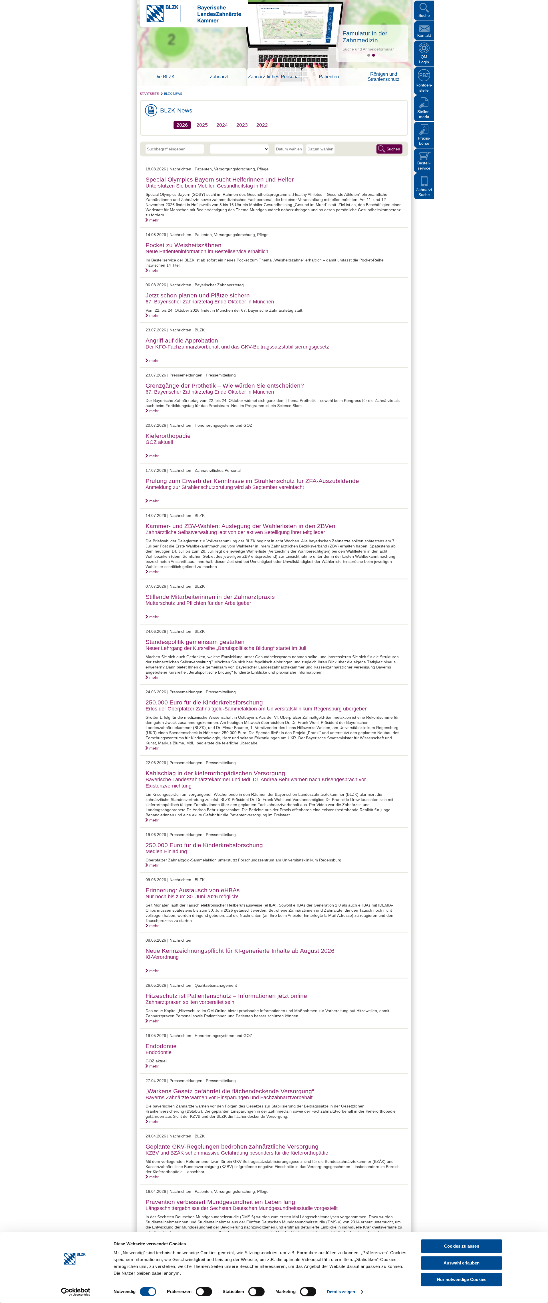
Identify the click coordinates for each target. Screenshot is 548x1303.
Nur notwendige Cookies (461, 1279)
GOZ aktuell (159, 442)
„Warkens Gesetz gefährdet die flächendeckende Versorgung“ (230, 1091)
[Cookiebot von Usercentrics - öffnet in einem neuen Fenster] (76, 1292)
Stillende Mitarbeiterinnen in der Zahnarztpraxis (210, 596)
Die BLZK (164, 76)
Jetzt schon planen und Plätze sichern (198, 295)
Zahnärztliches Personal (274, 76)
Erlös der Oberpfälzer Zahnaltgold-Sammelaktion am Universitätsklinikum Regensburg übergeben (257, 709)
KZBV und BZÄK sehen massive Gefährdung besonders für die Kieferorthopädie (237, 1153)
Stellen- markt (424, 114)
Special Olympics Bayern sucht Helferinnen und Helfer (220, 179)
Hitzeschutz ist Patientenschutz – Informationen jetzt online (226, 995)
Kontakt (424, 35)
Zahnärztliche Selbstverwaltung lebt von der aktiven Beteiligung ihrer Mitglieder (235, 532)
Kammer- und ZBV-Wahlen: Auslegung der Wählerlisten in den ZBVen (240, 526)
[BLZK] (190, 21)
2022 (262, 125)
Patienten (329, 76)
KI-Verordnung (162, 957)
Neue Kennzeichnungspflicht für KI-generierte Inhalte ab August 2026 (240, 950)
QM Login (424, 59)
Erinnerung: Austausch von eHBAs (193, 890)
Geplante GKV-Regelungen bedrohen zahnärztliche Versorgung (232, 1146)
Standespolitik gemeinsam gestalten (195, 642)
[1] (368, 55)
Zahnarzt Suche (424, 192)
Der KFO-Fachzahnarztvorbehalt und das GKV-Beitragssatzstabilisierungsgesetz (237, 347)
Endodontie (161, 1046)
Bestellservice (424, 165)
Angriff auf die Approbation (182, 340)
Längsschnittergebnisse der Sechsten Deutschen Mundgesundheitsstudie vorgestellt (242, 1208)
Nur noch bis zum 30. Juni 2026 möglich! (192, 896)
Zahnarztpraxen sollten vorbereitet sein (190, 1002)
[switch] (204, 1291)
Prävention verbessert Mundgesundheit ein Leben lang (220, 1202)
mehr (154, 220)
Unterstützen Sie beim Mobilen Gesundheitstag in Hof (207, 186)
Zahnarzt (219, 76)
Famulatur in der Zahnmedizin (364, 36)
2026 (182, 125)
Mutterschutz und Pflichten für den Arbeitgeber (198, 603)
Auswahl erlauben (462, 1262)
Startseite (149, 93)
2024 (222, 125)
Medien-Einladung (166, 851)
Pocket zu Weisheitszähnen (183, 245)
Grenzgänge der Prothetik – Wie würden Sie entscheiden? (225, 385)
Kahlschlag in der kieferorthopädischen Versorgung (215, 773)
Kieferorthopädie (168, 435)
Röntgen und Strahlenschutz (384, 77)
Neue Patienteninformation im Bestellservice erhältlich (207, 251)
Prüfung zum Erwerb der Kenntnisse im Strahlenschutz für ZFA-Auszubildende (252, 481)
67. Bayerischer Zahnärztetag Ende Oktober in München (210, 302)
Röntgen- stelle (424, 87)
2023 (242, 125)
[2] (373, 55)
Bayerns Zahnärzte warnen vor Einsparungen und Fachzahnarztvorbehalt (229, 1097)
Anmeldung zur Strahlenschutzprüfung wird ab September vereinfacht (225, 487)
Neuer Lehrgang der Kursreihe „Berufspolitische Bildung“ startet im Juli (226, 648)
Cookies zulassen (461, 1246)
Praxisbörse (424, 141)
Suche (424, 15)
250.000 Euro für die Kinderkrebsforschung (204, 702)
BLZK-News (173, 93)
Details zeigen (341, 1291)
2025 (202, 125)
